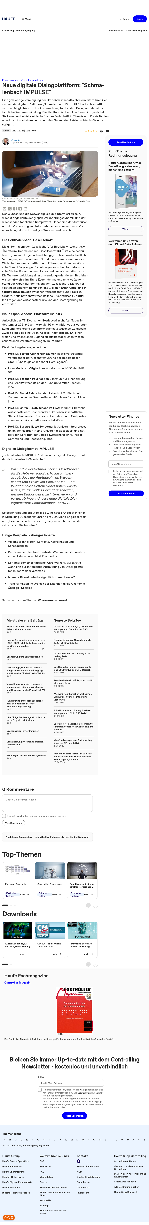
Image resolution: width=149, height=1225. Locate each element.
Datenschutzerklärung (88, 1093)
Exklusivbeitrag (11, 895)
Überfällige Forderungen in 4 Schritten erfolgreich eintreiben (26, 719)
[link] (8, 30)
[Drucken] (101, 131)
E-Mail (41, 1077)
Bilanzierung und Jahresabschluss (25, 656)
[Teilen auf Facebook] (15, 209)
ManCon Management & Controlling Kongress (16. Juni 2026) (73, 742)
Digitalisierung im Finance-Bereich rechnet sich (25, 743)
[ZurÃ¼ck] (88, 905)
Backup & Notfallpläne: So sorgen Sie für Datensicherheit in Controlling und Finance (74, 726)
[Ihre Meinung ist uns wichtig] (9, 1217)
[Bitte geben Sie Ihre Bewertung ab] (96, 131)
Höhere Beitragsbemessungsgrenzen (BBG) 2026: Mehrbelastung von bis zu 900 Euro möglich (26, 643)
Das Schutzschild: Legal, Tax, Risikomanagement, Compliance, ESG (73, 628)
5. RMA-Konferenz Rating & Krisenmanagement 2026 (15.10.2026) (73, 712)
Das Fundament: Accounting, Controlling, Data (72, 655)
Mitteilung (12, 517)
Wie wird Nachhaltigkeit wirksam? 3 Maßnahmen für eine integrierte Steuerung (73, 696)
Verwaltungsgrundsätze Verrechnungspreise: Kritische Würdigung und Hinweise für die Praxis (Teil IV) (26, 687)
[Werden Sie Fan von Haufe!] (78, 1161)
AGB (82, 1090)
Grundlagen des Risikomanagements (26, 755)
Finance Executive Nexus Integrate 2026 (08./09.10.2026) (72, 641)
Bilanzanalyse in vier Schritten (23, 730)
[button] (140, 18)
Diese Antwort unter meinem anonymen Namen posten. (36, 816)
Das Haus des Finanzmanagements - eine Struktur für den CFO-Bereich (73, 668)
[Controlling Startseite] (9, 19)
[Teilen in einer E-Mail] (4, 209)
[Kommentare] (107, 131)
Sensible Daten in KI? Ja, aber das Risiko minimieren (74, 682)
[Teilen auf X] (9, 209)
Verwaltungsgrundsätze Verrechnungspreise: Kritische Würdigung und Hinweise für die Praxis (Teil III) (26, 670)
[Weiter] (95, 905)
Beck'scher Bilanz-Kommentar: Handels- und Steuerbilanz (26, 628)
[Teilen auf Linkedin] (25, 209)
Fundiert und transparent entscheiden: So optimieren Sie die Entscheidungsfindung (25, 703)
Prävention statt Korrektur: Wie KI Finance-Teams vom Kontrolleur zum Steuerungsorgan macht (73, 756)
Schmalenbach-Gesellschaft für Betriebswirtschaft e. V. (48, 247)
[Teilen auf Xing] (20, 209)
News (6, 130)
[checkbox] (4, 816)
